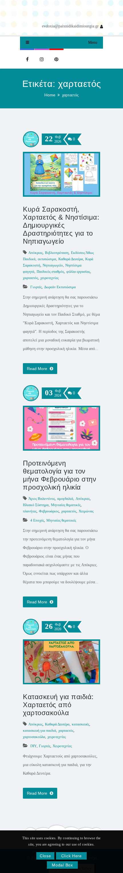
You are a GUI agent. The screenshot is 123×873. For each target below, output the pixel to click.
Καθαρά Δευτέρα (70, 259)
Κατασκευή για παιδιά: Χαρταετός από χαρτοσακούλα (58, 705)
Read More (37, 368)
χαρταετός (70, 94)
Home (49, 94)
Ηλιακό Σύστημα (36, 505)
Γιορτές (36, 287)
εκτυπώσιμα (47, 259)
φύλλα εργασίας (78, 271)
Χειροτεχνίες (62, 746)
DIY (33, 746)
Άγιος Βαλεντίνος (41, 498)
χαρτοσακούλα (34, 737)
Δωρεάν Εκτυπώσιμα (60, 287)
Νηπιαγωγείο (53, 265)
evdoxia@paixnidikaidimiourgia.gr (70, 26)
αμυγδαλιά (65, 498)
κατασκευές (80, 724)
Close (45, 856)
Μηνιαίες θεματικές (66, 505)
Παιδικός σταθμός (50, 271)
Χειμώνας (86, 511)
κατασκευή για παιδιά (39, 730)
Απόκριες (35, 252)
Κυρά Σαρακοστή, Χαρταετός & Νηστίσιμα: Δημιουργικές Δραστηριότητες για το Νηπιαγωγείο (61, 225)
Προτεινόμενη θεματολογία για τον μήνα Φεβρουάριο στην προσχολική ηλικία (59, 475)
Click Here (71, 856)
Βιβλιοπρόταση (57, 252)
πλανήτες (30, 511)
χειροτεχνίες (49, 278)
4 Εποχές (37, 520)
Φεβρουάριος (49, 511)
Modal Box (62, 865)
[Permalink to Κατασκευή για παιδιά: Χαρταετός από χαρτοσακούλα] (61, 681)
